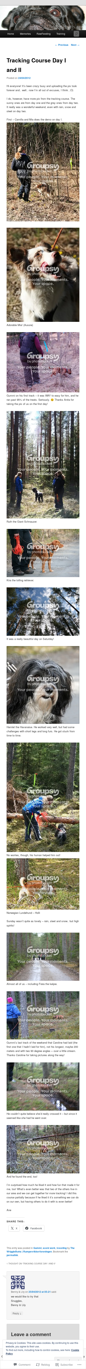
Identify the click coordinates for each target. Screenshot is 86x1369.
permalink (12, 1255)
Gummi (37, 1248)
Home (10, 33)
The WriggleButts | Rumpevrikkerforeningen (41, 1249)
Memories (25, 33)
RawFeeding (44, 33)
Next (75, 45)
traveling (62, 1248)
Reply (17, 1313)
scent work (49, 1248)
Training (60, 33)
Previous (61, 45)
